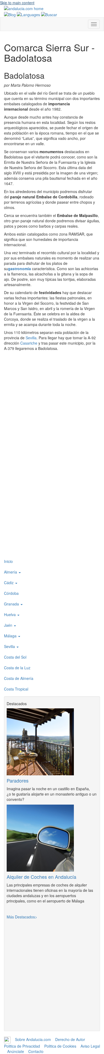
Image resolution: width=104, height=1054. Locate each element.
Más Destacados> (22, 916)
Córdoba (11, 593)
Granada (12, 604)
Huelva (10, 614)
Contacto (35, 1051)
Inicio (8, 561)
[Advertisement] (52, 502)
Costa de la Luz (17, 667)
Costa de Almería (18, 678)
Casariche (28, 343)
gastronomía (19, 268)
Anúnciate (15, 1051)
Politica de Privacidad (22, 1046)
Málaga (11, 635)
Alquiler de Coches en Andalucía (41, 876)
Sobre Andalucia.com (33, 1039)
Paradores (18, 780)
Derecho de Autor (70, 1039)
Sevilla (31, 337)
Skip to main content (17, 2)
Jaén (8, 625)
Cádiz (9, 582)
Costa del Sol (15, 657)
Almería (11, 572)
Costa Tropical (16, 689)
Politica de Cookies (60, 1046)
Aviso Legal (90, 1046)
